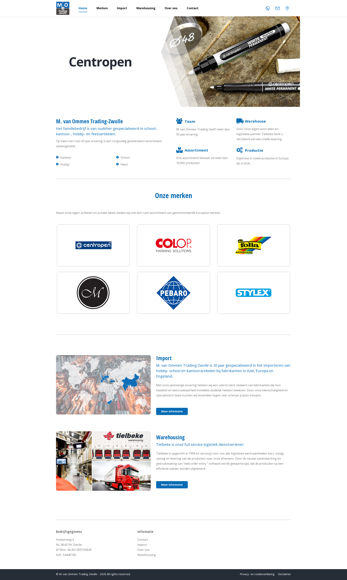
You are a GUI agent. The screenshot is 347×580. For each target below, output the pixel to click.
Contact (142, 540)
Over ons (143, 550)
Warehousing (146, 555)
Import (142, 545)
